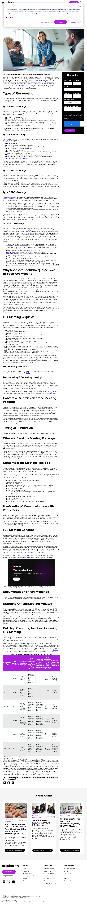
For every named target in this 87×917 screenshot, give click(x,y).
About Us (25, 865)
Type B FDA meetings (9, 139)
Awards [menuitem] (25, 878)
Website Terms (15, 901)
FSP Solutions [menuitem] (47, 881)
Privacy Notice (5, 901)
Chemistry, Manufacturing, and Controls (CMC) (20, 254)
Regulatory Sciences (39, 777)
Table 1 (13, 357)
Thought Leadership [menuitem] (69, 868)
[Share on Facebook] (9, 783)
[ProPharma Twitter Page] (8, 881)
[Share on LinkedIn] (5, 783)
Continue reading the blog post (14, 850)
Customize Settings (46, 22)
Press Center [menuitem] (67, 873)
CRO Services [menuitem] (47, 871)
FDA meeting (32, 645)
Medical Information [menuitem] (49, 878)
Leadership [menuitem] (26, 871)
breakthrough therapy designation (17, 158)
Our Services (48, 865)
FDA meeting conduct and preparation (30, 555)
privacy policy (68, 118)
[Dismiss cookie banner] (80, 6)
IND (43, 233)
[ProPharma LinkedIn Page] (3, 881)
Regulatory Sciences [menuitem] (49, 868)
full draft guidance (50, 393)
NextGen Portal (21, 453)
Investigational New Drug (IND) (37, 816)
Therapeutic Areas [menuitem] (48, 886)
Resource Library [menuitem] (68, 881)
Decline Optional (74, 22)
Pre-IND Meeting (26, 233)
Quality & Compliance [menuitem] (49, 873)
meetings (37, 80)
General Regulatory (14, 777)
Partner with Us (9, 871)
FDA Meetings (26, 777)
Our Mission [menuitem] (26, 868)
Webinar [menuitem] (66, 878)
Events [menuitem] (66, 871)
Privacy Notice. (10, 18)
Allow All (60, 22)
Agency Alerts (65, 816)
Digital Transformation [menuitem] (50, 883)
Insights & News (69, 865)
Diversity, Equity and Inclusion (9, 900)
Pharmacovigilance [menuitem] (49, 876)
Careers (7, 877)
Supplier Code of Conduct (28, 901)
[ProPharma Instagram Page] (13, 881)
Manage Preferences (42, 901)
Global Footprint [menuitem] (27, 873)
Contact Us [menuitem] (26, 881)
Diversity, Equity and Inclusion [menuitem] (31, 876)
